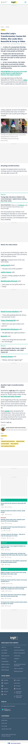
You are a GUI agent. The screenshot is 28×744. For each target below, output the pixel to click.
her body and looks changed (11, 396)
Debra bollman (20, 441)
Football (2, 576)
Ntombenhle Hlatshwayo (10, 329)
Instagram (21, 205)
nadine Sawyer (6, 272)
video (25, 80)
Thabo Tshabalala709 (8, 320)
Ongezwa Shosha (7, 356)
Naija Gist (3, 435)
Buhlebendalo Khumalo (9, 281)
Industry (2, 590)
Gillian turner (5, 443)
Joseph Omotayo (17, 43)
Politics (2, 507)
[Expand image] (26, 119)
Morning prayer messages (8, 441)
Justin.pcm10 (5, 265)
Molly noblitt (14, 443)
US (1, 530)
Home (2, 27)
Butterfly (4, 336)
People (7, 27)
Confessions (3, 538)
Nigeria (2, 514)
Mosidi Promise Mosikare (10, 311)
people (7, 411)
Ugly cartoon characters (8, 446)
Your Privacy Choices (16, 743)
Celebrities (3, 583)
